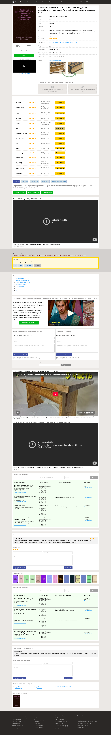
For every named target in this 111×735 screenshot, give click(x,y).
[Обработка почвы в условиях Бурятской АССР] (32, 579)
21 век (63, 2)
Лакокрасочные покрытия (64, 686)
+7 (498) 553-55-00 (88, 519)
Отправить (68, 568)
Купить (24, 55)
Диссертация (73, 42)
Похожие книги (20, 287)
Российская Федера (61, 716)
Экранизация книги (24, 73)
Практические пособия (61, 721)
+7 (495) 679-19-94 (88, 505)
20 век (56, 2)
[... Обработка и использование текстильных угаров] (83, 579)
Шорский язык (59, 723)
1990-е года (18, 688)
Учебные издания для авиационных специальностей (65, 718)
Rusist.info (18, 2)
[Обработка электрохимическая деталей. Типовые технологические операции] (38, 579)
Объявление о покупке (22, 278)
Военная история (38, 727)
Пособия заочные (38, 718)
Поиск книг (30, 2)
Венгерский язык (38, 725)
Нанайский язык (16, 729)
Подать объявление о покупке (22, 335)
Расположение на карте (20, 492)
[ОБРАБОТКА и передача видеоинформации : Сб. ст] (60, 579)
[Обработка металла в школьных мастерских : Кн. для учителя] (66, 579)
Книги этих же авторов (22, 280)
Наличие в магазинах (22, 289)
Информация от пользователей (25, 291)
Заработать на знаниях (59, 181)
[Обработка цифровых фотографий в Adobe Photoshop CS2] (89, 579)
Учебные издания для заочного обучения (42, 720)
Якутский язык (80, 727)
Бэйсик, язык (37, 723)
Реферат (52, 42)
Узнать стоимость (33, 192)
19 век (50, 2)
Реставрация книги (55, 60)
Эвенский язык (16, 723)
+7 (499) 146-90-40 (88, 496)
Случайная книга (72, 2)
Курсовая (58, 42)
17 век (37, 2)
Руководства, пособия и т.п (84, 723)
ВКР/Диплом (65, 42)
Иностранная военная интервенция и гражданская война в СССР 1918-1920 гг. (87, 720)
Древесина (39, 688)
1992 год (17, 686)
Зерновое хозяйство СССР (19, 721)
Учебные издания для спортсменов (86, 718)
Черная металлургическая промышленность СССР (62, 726)
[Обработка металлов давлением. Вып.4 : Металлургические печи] (15, 579)
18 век (44, 2)
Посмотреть (60, 102)
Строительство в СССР (83, 725)
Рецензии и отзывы (21, 284)
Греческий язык (81, 716)
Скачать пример (47, 192)
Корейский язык (60, 729)
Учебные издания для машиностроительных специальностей (22, 726)
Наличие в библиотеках (23, 282)
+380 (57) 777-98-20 (88, 486)
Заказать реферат (19, 192)
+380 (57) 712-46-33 (88, 485)
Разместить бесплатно (64, 355)
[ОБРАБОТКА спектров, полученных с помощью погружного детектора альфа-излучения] (26, 579)
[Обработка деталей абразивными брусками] (49, 579)
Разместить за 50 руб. (20, 355)
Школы (36, 716)
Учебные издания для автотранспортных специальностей (22, 718)
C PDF (81, 2)
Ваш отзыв (16, 547)
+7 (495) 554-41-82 (88, 517)
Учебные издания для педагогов (20, 716)
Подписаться (66, 365)
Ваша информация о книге (21, 660)
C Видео (88, 2)
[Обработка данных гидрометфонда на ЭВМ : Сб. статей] (72, 579)
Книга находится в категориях (25, 293)
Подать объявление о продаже (66, 335)
